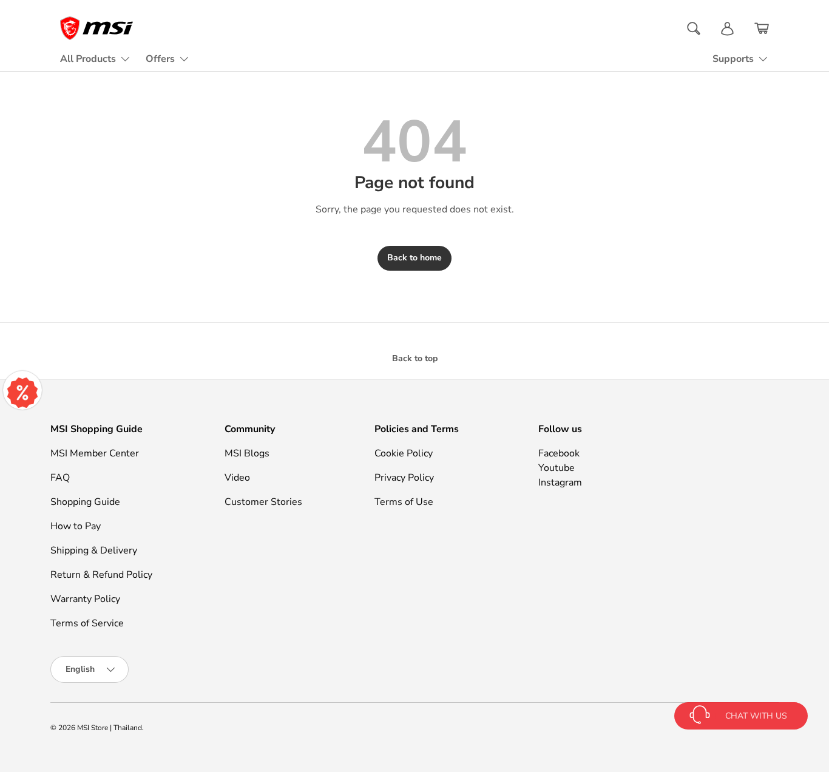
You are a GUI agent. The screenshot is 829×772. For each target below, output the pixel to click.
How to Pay (75, 526)
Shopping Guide (85, 502)
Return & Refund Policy (101, 574)
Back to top (415, 358)
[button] (761, 28)
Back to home (414, 257)
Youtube (556, 468)
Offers (160, 59)
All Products (88, 59)
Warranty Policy (85, 599)
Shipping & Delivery (93, 550)
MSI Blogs (247, 453)
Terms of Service (87, 623)
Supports (733, 59)
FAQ (60, 477)
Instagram (560, 482)
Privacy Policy (404, 477)
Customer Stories (263, 502)
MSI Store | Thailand (109, 728)
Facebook (559, 453)
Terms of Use (403, 502)
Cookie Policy (403, 453)
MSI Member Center (94, 453)
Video (237, 477)
